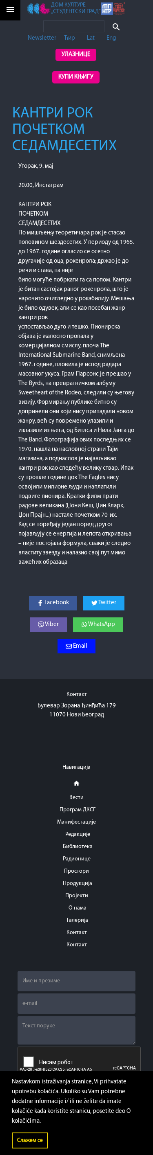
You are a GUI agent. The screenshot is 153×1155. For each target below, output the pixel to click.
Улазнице (76, 55)
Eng (111, 38)
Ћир (69, 38)
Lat (91, 38)
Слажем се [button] (30, 1140)
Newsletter (42, 38)
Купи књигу (75, 77)
